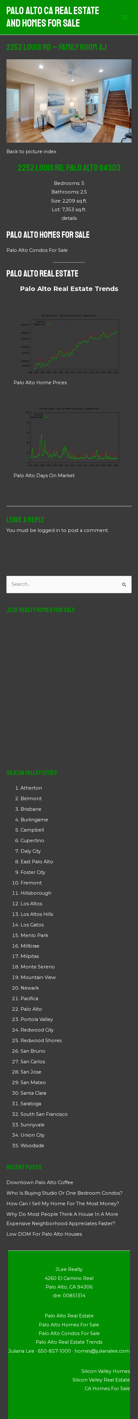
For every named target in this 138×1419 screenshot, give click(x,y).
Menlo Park (34, 935)
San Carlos (33, 1062)
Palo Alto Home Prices (40, 383)
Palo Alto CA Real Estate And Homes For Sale (52, 17)
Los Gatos (32, 925)
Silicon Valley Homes (106, 1371)
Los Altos (31, 904)
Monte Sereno (38, 967)
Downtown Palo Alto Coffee (39, 1182)
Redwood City (37, 1030)
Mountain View (38, 977)
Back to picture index (31, 151)
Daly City (31, 851)
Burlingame (34, 820)
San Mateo (33, 1082)
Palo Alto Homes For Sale (48, 234)
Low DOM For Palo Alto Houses (44, 1234)
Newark (30, 988)
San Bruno (33, 1051)
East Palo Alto (37, 862)
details (69, 218)
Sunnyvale (33, 1125)
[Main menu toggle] (125, 17)
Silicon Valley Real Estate (101, 1380)
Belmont (31, 798)
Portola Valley (37, 1019)
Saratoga (31, 1104)
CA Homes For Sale (107, 1388)
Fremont (31, 883)
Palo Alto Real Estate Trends (69, 289)
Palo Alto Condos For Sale (37, 250)
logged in (49, 530)
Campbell (32, 830)
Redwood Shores (41, 1040)
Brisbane (31, 809)
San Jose (31, 1072)
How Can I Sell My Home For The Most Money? (62, 1204)
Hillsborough (36, 893)
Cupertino (32, 840)
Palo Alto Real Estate (42, 273)
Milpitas (30, 956)
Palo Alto (31, 1009)
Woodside (32, 1146)
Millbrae (30, 946)
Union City (33, 1135)
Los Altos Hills (37, 914)
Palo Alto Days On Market (44, 475)
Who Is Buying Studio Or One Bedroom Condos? (64, 1193)
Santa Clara (33, 1093)
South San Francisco (44, 1114)
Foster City (33, 872)
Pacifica (29, 998)
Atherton (31, 788)
